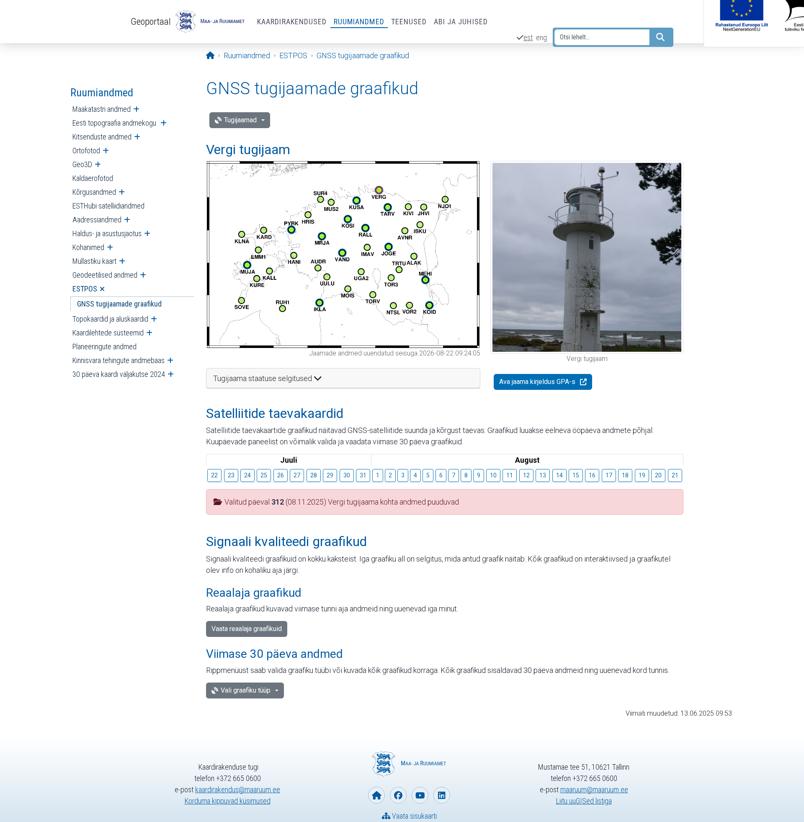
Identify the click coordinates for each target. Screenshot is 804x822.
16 (592, 475)
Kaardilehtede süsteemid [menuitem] (108, 332)
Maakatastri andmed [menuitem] (101, 109)
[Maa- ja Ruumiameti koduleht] (376, 795)
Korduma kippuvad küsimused (228, 800)
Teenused (409, 21)
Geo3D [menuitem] (82, 164)
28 (313, 475)
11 (509, 475)
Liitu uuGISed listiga (584, 800)
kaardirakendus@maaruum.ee (237, 789)
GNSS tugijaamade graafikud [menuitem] (119, 303)
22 (214, 475)
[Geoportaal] (209, 22)
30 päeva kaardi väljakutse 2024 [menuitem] (118, 374)
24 (247, 475)
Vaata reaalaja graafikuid (246, 629)
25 (263, 475)
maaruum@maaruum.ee (594, 789)
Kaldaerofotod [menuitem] (92, 178)
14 (559, 475)
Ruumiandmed (359, 21)
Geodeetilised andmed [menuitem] (104, 275)
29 (330, 475)
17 (609, 475)
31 (363, 475)
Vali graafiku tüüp (246, 690)
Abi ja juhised (461, 21)
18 (625, 475)
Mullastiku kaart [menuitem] (94, 261)
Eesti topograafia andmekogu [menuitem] (115, 123)
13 (542, 475)
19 (642, 475)
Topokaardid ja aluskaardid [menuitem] (110, 318)
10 (493, 475)
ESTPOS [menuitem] (84, 288)
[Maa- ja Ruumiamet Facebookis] (398, 795)
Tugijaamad (240, 120)
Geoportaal (151, 21)
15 (575, 475)
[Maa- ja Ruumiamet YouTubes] (420, 795)
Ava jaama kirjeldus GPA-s (537, 382)
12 (526, 475)
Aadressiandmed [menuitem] (96, 219)
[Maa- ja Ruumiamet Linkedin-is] (441, 795)
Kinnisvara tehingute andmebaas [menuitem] (118, 360)
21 (675, 475)
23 (231, 475)
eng (541, 37)
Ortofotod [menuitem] (86, 150)
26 (280, 475)
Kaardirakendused (292, 21)
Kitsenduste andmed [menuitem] (101, 136)
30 (346, 475)
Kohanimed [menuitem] (88, 247)
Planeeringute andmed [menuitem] (104, 346)
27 (297, 475)
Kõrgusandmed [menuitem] (94, 192)
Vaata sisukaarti (413, 816)
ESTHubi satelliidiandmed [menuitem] (108, 205)
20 (658, 475)
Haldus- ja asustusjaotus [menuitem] (107, 233)
